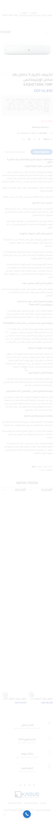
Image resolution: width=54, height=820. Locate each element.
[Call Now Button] (27, 814)
